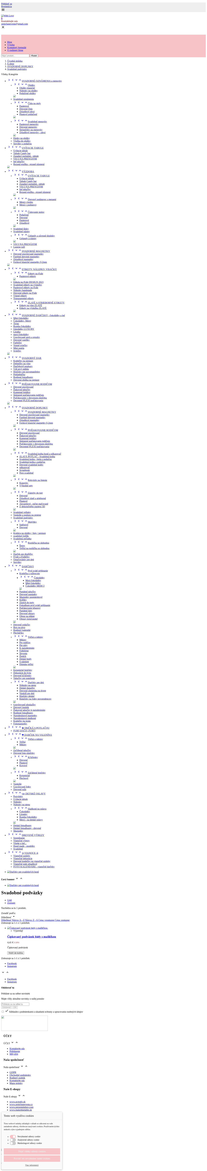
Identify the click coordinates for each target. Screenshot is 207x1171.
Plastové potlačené (28, 114)
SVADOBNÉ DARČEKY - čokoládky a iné (36, 315)
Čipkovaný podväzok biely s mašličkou (31, 936)
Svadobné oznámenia (23, 99)
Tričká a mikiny (28, 637)
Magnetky (18, 831)
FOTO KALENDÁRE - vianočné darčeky (34, 866)
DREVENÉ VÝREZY (25, 835)
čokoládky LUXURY (23, 329)
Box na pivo (19, 627)
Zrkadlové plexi (27, 111)
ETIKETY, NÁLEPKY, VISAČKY (32, 269)
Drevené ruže (19, 789)
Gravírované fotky (22, 786)
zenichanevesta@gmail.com (14, 24)
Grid (9, 900)
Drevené (23, 217)
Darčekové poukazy (23, 366)
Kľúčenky (25, 757)
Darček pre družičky (23, 554)
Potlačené (24, 215)
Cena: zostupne (62, 920)
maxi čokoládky (21, 334)
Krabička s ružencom (29, 573)
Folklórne (24, 650)
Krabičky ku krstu (22, 721)
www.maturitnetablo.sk (21, 1110)
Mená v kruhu (26, 202)
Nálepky (17, 802)
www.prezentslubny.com (21, 1107)
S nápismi (24, 661)
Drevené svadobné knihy (31, 464)
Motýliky (25, 522)
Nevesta (23, 653)
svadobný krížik (21, 536)
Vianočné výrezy (21, 840)
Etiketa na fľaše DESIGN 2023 (28, 282)
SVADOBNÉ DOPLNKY (27, 407)
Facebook (12, 963)
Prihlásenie (15, 1051)
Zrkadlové (24, 223)
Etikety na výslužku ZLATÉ (33, 308)
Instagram (12, 966)
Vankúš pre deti (26, 693)
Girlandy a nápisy (27, 238)
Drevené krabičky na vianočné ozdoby (31, 861)
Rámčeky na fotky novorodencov (35, 699)
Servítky (17, 562)
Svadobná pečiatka (22, 538)
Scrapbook (24, 470)
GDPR (13, 1072)
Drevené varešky (21, 340)
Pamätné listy (25, 610)
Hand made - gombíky (24, 846)
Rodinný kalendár (21, 630)
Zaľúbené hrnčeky (29, 772)
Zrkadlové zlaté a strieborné (32, 498)
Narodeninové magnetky (25, 715)
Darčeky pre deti (28, 682)
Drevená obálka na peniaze (26, 380)
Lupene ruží (19, 247)
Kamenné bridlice (21, 392)
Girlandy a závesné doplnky (34, 235)
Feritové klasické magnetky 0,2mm (30, 262)
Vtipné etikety (20, 295)
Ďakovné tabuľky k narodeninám (29, 710)
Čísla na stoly (27, 103)
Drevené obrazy (27, 613)
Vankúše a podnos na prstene (27, 515)
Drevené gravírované (23, 387)
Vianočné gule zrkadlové (25, 864)
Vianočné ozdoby (21, 855)
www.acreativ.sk (17, 1101)
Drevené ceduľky (21, 624)
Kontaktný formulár (16, 47)
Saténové (23, 524)
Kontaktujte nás (17, 1048)
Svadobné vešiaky (22, 512)
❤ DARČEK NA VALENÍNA (29, 735)
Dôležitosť (6, 920)
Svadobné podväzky (23, 517)
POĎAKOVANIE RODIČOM (29, 384)
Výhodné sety (26, 485)
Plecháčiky (18, 633)
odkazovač (24, 467)
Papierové (24, 106)
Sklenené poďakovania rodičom (28, 395)
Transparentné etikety (23, 298)
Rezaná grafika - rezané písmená (28, 164)
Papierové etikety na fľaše (25, 287)
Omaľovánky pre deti (23, 559)
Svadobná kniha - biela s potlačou (35, 459)
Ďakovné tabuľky (21, 389)
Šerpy (22, 545)
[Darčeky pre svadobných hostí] (23, 872)
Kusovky (23, 483)
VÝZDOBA (20, 171)
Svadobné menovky (30, 121)
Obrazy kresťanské (28, 619)
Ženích (22, 656)
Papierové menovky (28, 124)
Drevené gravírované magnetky (28, 254)
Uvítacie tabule (20, 150)
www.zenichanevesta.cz (21, 1104)
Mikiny (22, 640)
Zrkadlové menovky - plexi (32, 132)
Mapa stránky (16, 1083)
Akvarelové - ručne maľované (33, 504)
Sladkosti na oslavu (29, 809)
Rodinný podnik (17, 1077)
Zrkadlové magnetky (23, 259)
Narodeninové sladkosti (24, 718)
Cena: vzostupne (46, 920)
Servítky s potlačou (22, 143)
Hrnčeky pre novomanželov (26, 371)
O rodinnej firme (15, 50)
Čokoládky (32, 577)
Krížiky (23, 600)
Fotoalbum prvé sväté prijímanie (34, 605)
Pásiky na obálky (21, 138)
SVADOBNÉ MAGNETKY (28, 251)
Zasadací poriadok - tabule (26, 156)
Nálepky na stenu (27, 685)
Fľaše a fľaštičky (21, 557)
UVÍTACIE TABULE (25, 148)
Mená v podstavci (27, 205)
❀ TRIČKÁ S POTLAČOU (28, 728)
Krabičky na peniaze (23, 361)
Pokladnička (19, 374)
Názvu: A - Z (18, 920)
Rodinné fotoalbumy (23, 377)
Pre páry (23, 645)
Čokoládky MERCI (34, 586)
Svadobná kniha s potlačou (32, 462)
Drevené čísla (25, 109)
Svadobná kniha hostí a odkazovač (37, 454)
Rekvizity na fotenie (30, 480)
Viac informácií (31, 1165)
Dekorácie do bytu (22, 673)
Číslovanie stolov (28, 212)
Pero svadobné (26, 473)
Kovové (23, 765)
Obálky (24, 85)
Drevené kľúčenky (22, 675)
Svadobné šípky (21, 228)
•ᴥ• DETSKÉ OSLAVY (26, 793)
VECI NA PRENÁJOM (25, 159)
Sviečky (17, 351)
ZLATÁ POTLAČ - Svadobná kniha (37, 456)
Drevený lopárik (21, 707)
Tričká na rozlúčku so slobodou (34, 548)
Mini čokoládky (20, 318)
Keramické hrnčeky (22, 670)
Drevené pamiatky (28, 594)
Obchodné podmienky (20, 1075)
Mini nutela (18, 348)
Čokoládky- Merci (22, 321)
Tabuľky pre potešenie (24, 678)
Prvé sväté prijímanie (30, 570)
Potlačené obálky (27, 93)
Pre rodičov (24, 642)
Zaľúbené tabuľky (22, 750)
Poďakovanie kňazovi (29, 608)
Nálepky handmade (22, 290)
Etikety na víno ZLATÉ (30, 305)
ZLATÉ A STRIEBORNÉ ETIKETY (39, 302)
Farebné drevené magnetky (26, 256)
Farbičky (17, 342)
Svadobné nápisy (21, 231)
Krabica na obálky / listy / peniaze (29, 533)
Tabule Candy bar (21, 153)
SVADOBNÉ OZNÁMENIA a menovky (34, 81)
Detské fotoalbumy (22, 825)
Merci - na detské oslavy (31, 819)
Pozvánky (18, 796)
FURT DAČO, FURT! (24, 730)
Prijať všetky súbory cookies (32, 1151)
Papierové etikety (27, 276)
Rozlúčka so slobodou (31, 543)
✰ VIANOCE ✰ (22, 853)
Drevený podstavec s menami (34, 199)
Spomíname (19, 838)
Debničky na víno (21, 363)
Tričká (22, 742)
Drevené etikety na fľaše (25, 293)
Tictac (16, 323)
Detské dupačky (27, 688)
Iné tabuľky (19, 161)
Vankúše (17, 784)
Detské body (25, 659)
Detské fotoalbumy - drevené (27, 828)
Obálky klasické (27, 88)
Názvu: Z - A (31, 920)
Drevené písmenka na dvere (32, 690)
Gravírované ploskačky (24, 704)
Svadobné (18, 849)
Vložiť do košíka (15, 953)
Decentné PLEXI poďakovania (28, 400)
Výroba (11, 44)
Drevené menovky (28, 127)
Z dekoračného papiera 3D (32, 506)
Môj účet (14, 1054)
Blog (9, 42)
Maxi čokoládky (33, 580)
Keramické (24, 775)
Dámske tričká (26, 664)
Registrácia (6, 6)
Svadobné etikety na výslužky (27, 285)
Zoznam (11, 903)
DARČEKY (20, 566)
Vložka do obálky (21, 141)
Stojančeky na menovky (30, 129)
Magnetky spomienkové (30, 597)
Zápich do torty (26, 602)
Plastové (23, 501)
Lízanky (23, 814)
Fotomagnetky (20, 723)
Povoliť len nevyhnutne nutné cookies (32, 1158)
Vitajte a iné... (20, 843)
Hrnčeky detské (26, 696)
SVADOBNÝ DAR (24, 358)
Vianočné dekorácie (22, 858)
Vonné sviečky (20, 345)
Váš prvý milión (21, 369)
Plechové (23, 778)
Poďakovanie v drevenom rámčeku (30, 397)
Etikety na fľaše (28, 273)
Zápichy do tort (28, 493)
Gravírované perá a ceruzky (26, 337)
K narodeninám (26, 648)
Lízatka (16, 331)
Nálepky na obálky (28, 90)
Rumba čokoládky (22, 326)
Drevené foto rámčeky (24, 753)
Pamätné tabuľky (27, 591)
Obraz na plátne (27, 616)
